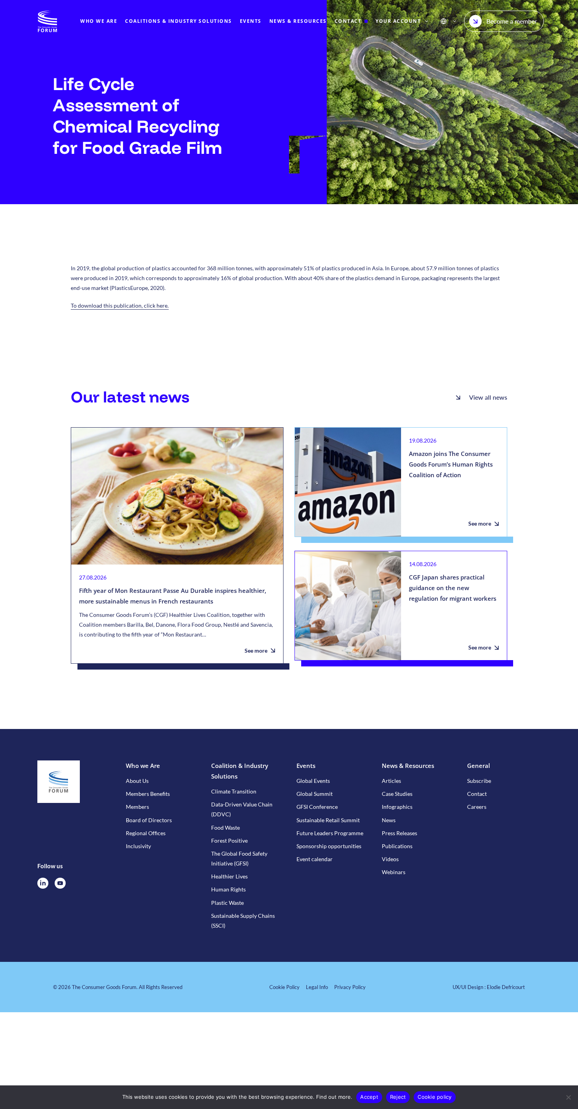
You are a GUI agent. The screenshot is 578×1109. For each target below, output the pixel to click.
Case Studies (397, 793)
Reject (398, 1097)
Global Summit (314, 793)
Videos (390, 859)
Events (305, 765)
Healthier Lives (229, 876)
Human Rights (228, 889)
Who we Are (143, 765)
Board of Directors (149, 820)
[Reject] (568, 1097)
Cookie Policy (284, 987)
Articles (391, 780)
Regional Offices (146, 833)
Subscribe (479, 780)
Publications (397, 846)
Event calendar (314, 859)
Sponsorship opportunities (328, 846)
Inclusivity (138, 846)
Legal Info (317, 987)
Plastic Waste (227, 902)
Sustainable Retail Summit (328, 820)
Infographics (397, 806)
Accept (369, 1097)
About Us (137, 780)
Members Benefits (148, 793)
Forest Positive (229, 840)
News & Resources (408, 765)
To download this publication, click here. (120, 305)
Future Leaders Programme (329, 833)
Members (137, 806)
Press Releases (399, 833)
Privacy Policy (350, 987)
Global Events (313, 780)
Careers (476, 806)
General (478, 765)
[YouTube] (60, 883)
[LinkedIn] (42, 883)
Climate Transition (233, 791)
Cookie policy (434, 1097)
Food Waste (225, 827)
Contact (477, 793)
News (389, 820)
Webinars (393, 872)
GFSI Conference (317, 806)
